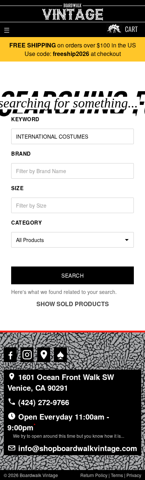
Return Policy (93, 475)
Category (26, 222)
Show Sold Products (72, 303)
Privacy (133, 475)
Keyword (25, 119)
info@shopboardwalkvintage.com (76, 448)
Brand (21, 153)
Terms (117, 475)
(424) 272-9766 (42, 402)
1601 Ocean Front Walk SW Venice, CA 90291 (60, 382)
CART (131, 29)
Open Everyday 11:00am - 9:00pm (65, 425)
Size (17, 188)
